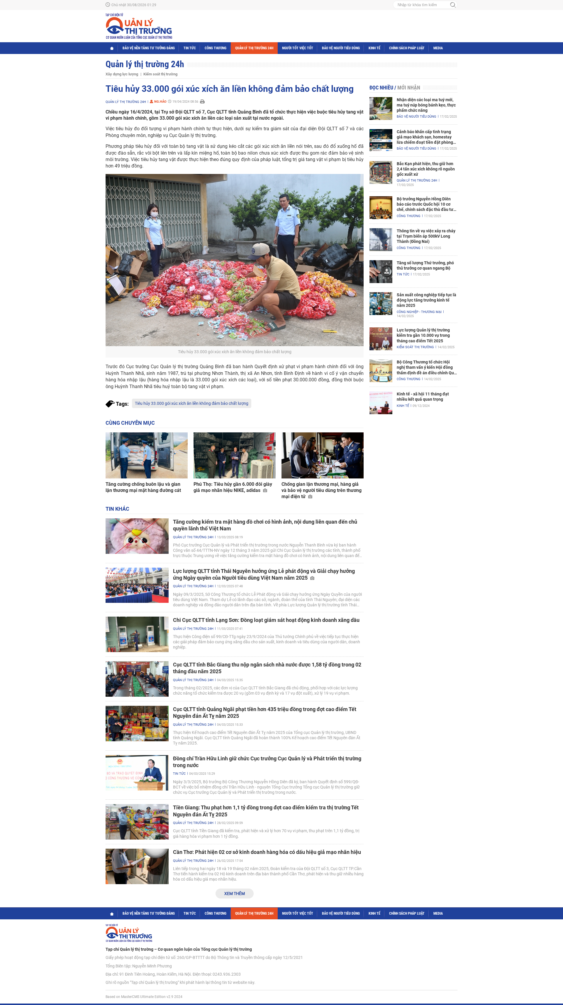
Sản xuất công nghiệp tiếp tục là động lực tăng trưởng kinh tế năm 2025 (426, 300)
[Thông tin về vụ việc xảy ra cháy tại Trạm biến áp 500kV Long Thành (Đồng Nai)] (380, 239)
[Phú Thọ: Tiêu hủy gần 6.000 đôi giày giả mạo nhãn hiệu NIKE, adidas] (235, 455)
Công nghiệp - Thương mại (419, 312)
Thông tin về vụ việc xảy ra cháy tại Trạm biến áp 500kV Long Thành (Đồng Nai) (426, 236)
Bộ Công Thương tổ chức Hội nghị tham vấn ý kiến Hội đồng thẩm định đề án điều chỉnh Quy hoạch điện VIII (426, 367)
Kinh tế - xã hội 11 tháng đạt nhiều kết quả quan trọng (423, 397)
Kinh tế (374, 48)
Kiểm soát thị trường (160, 74)
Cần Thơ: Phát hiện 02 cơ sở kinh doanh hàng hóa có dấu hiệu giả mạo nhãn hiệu (267, 852)
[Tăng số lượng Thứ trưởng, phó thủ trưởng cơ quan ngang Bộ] (380, 271)
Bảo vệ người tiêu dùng (341, 48)
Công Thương (215, 48)
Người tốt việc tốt (297, 48)
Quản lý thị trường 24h (254, 48)
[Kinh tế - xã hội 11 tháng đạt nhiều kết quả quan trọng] (380, 402)
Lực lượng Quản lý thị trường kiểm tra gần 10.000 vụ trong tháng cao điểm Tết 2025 (423, 335)
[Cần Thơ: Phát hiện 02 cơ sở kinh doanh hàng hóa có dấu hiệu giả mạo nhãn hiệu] (137, 866)
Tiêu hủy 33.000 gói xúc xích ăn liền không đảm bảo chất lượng (191, 403)
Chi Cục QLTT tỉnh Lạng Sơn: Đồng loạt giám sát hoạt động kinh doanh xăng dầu (266, 620)
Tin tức (190, 48)
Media (438, 48)
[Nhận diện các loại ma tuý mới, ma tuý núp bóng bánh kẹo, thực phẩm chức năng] (380, 108)
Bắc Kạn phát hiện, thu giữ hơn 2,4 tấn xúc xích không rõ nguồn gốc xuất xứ (426, 169)
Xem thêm (234, 893)
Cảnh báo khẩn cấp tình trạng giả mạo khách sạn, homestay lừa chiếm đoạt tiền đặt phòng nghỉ (425, 137)
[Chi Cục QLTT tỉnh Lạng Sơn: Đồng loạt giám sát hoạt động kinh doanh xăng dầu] (137, 634)
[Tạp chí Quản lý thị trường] (139, 26)
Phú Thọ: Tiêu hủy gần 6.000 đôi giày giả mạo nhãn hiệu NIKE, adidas (233, 487)
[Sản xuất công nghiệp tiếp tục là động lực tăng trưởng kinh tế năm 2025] (380, 303)
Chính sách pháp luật (407, 48)
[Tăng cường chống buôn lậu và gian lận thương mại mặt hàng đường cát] (147, 455)
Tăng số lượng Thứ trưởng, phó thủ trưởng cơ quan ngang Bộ (425, 265)
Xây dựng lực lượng (122, 74)
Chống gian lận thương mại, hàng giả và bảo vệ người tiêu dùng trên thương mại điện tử (322, 490)
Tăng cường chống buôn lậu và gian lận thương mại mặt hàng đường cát (143, 487)
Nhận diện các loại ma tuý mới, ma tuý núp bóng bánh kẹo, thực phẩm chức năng (426, 105)
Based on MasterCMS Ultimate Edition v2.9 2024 (144, 997)
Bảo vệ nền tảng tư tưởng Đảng (149, 48)
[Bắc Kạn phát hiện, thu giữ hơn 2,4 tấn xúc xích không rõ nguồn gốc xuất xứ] (380, 172)
